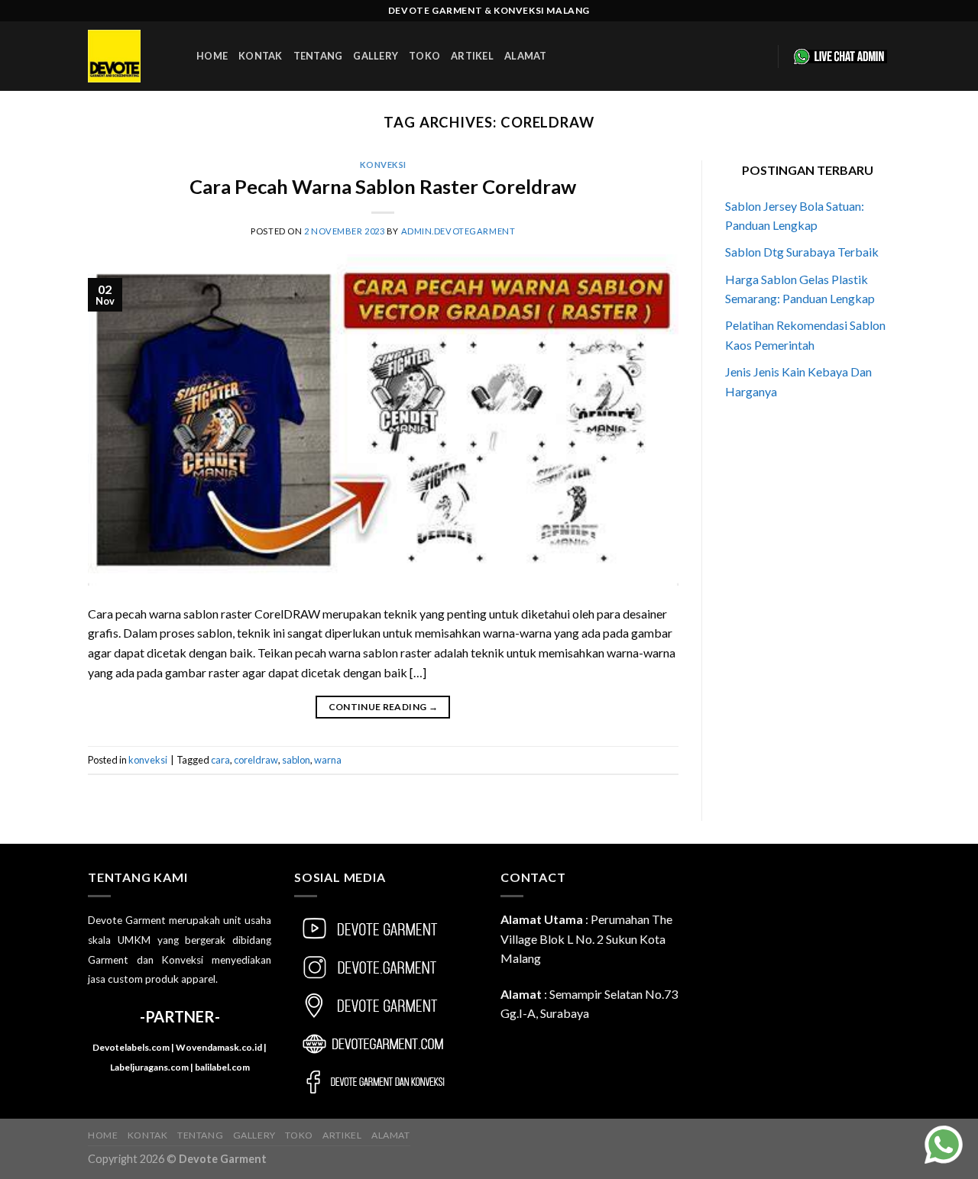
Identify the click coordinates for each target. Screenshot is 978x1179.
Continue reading (384, 706)
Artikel (472, 56)
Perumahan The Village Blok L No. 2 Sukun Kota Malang (586, 938)
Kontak (260, 56)
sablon (296, 760)
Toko (424, 56)
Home (212, 56)
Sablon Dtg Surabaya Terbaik (802, 251)
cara (220, 760)
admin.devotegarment (458, 231)
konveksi (383, 165)
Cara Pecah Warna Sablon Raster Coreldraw (382, 186)
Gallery (375, 56)
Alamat (525, 56)
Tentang (318, 56)
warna (328, 760)
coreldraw (256, 760)
